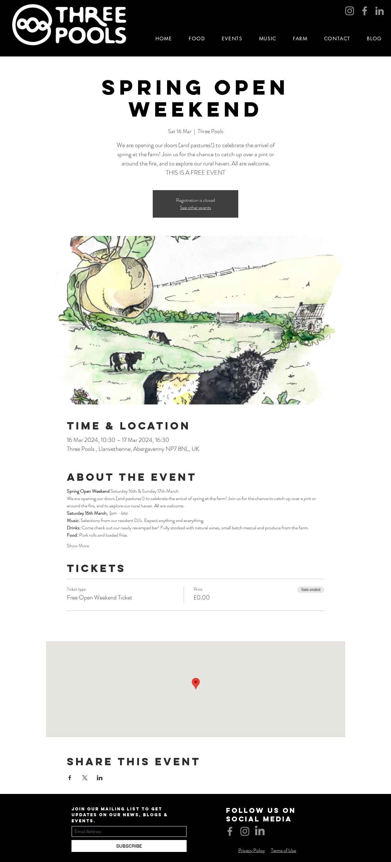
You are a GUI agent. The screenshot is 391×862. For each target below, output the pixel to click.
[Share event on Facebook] (70, 777)
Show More (78, 545)
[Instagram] (350, 11)
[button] (232, 38)
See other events (195, 207)
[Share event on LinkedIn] (100, 777)
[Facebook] (365, 11)
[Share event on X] (85, 777)
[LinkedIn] (380, 11)
